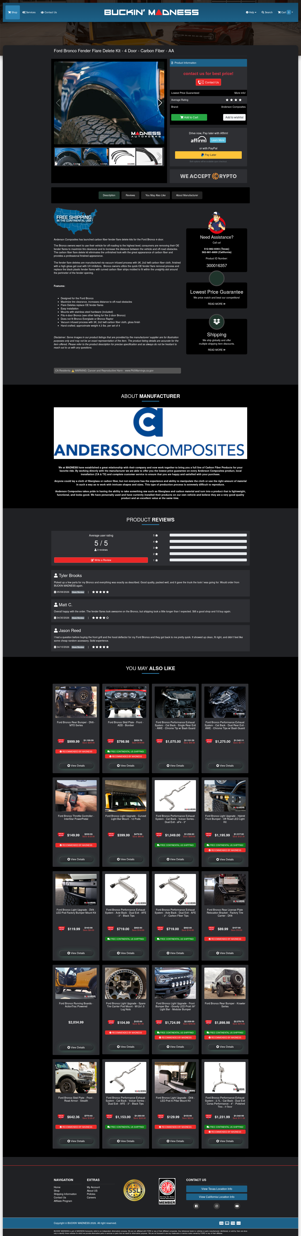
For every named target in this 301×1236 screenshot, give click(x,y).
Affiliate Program (63, 1201)
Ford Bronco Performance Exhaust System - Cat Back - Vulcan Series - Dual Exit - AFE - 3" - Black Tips (126, 1100)
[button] (160, 103)
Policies (91, 1194)
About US (92, 1190)
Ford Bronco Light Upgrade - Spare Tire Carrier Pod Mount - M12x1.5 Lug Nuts (125, 1006)
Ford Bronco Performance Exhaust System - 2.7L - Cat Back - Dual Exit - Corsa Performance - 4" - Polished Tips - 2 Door (225, 1102)
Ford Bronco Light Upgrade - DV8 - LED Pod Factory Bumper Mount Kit (76, 911)
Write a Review (102, 560)
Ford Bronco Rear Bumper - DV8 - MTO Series (76, 723)
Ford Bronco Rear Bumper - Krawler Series (225, 1004)
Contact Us (50, 12)
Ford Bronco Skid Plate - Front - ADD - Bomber (126, 723)
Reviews (130, 195)
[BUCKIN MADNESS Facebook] (196, 1206)
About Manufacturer (187, 195)
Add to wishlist (234, 117)
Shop (14, 12)
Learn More (217, 140)
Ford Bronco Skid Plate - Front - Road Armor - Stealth (76, 1099)
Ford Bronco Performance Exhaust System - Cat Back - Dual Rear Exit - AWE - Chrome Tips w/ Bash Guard (225, 725)
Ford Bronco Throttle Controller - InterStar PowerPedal (76, 817)
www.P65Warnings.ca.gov (139, 370)
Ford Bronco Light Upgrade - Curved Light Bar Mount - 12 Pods (125, 817)
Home (57, 1187)
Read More (215, 303)
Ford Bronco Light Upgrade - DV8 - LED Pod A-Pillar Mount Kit (175, 1099)
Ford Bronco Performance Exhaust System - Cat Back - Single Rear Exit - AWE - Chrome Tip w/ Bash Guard (175, 725)
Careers (91, 1197)
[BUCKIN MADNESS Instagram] (217, 1206)
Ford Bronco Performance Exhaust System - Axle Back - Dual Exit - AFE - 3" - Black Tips (125, 912)
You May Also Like (155, 195)
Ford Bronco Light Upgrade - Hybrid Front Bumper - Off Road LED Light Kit (225, 819)
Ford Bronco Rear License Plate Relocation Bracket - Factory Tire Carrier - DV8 (225, 912)
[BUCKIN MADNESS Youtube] (237, 1206)
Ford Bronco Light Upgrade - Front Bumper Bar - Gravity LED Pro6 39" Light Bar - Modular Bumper (175, 1006)
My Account (93, 1187)
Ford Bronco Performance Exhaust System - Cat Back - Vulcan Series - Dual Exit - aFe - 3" (175, 819)
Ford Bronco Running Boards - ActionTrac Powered (76, 1004)
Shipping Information (65, 1194)
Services (30, 12)
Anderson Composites (233, 106)
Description (109, 195)
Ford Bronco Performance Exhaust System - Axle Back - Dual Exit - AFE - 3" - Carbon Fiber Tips (175, 912)
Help (251, 12)
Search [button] (268, 12)
